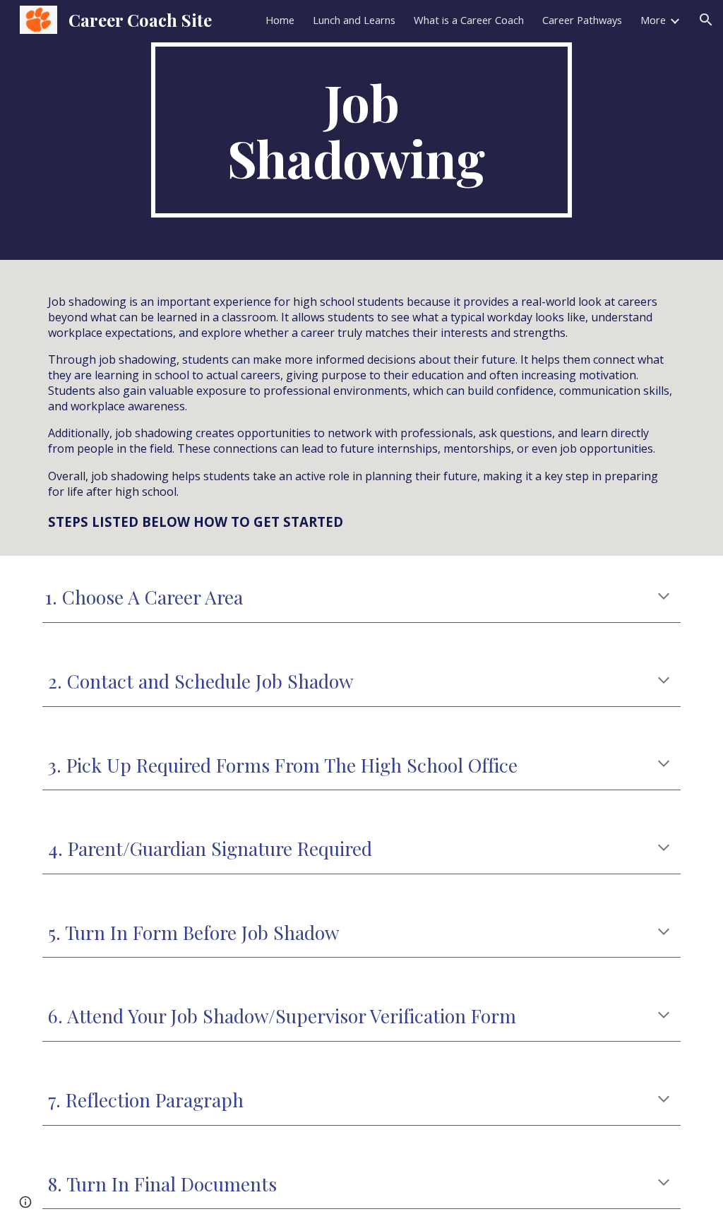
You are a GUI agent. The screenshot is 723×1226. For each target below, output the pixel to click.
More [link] (653, 20)
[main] (361, 130)
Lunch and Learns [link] (354, 20)
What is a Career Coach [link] (469, 20)
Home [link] (279, 20)
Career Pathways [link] (582, 20)
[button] (706, 20)
